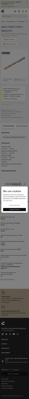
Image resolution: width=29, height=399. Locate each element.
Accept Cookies (14, 209)
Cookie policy (8, 200)
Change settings (14, 205)
